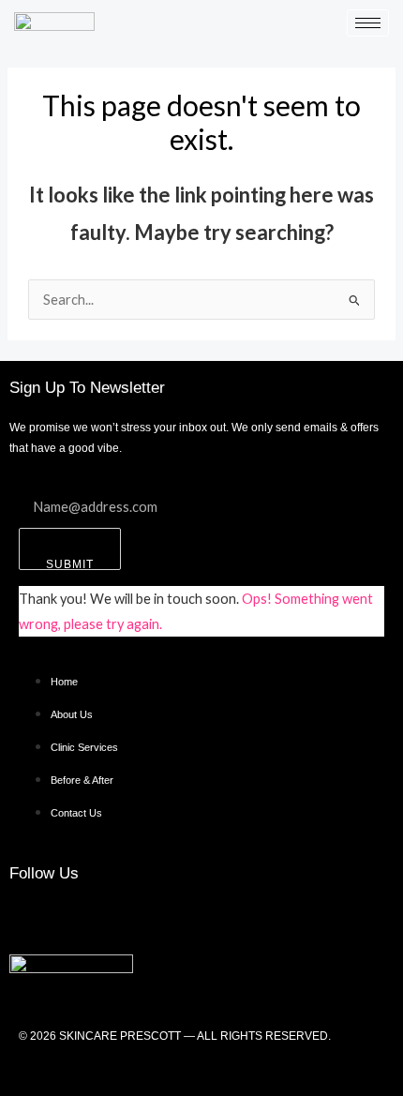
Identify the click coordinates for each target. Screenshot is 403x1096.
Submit (70, 564)
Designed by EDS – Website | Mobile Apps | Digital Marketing (202, 1069)
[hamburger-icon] (368, 23)
